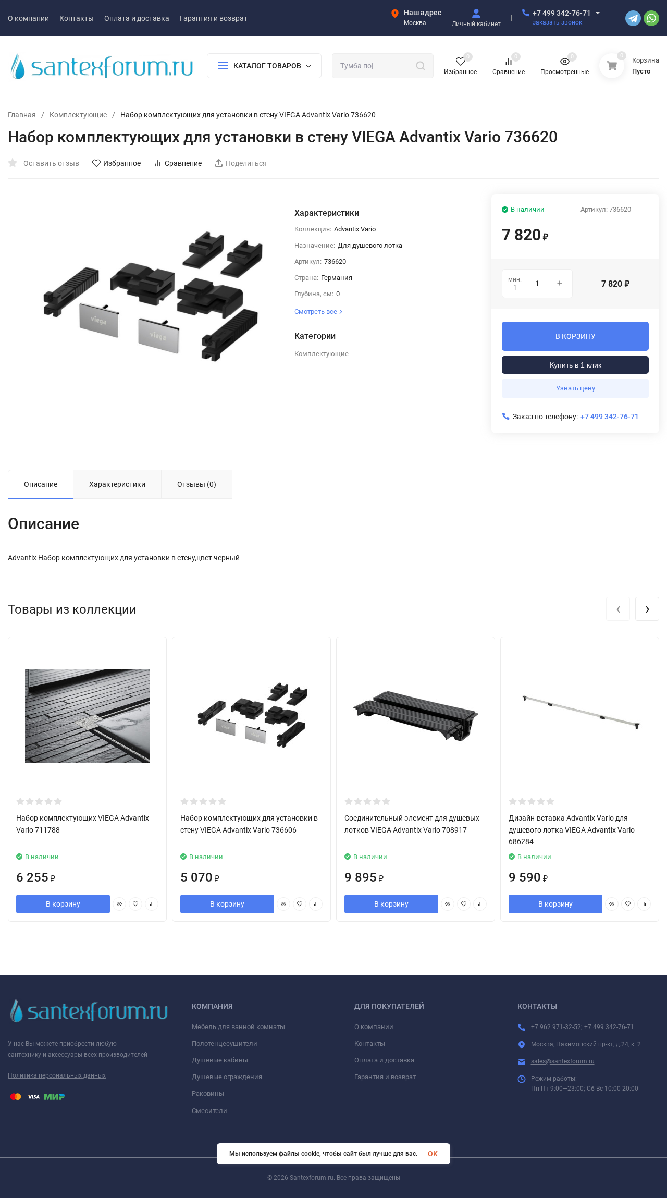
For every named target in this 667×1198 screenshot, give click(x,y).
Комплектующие (78, 114)
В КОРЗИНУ (575, 336)
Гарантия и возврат (385, 1077)
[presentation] (618, 609)
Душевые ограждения (227, 1077)
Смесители (209, 1111)
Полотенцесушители (224, 1043)
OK (433, 1154)
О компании (373, 1027)
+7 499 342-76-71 (562, 13)
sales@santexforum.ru (563, 1061)
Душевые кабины (220, 1060)
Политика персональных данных (57, 1075)
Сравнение (183, 163)
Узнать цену (575, 388)
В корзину (63, 904)
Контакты (369, 1043)
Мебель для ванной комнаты (238, 1027)
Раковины (208, 1093)
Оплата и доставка (384, 1060)
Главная (22, 114)
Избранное (122, 163)
